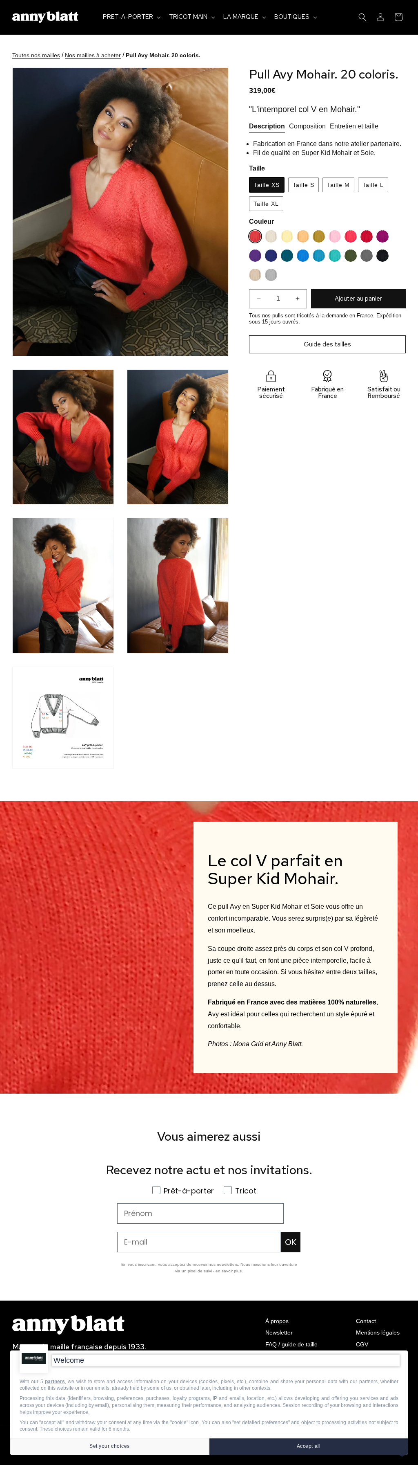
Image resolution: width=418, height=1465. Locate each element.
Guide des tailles (327, 344)
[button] (131, 17)
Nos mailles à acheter (93, 55)
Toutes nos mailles (36, 55)
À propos (277, 1321)
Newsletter (279, 1332)
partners (55, 1381)
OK (290, 1242)
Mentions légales (378, 1332)
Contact (366, 1321)
